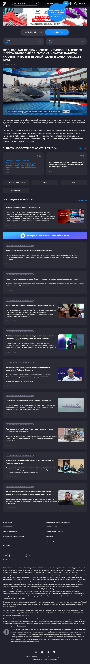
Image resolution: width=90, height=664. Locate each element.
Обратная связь (52, 527)
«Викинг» (75, 591)
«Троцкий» (7, 593)
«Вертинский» (25, 593)
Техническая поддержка (55, 531)
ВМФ (45, 183)
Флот (74, 183)
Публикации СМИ (52, 541)
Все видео (6, 545)
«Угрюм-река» (66, 591)
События (49, 536)
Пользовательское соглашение (58, 522)
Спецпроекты (8, 527)
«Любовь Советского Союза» (36, 591)
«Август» (21, 591)
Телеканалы (21, 626)
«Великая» (15, 593)
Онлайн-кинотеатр (10, 531)
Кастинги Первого (9, 541)
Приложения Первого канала (13, 536)
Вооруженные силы (16, 183)
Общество (15, 191)
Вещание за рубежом (31, 560)
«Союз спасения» (53, 591)
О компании (7, 522)
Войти (82, 3)
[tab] (33, 32)
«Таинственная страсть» (40, 593)
